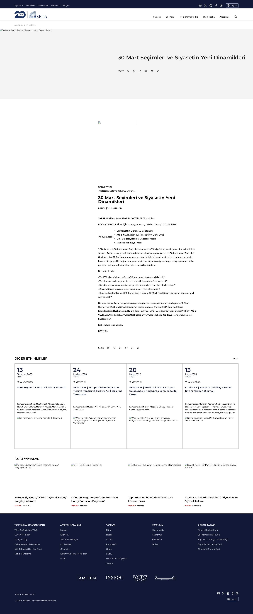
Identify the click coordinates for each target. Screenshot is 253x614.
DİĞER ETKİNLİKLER (31, 358)
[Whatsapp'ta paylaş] (134, 71)
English (233, 599)
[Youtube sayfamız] (221, 5)
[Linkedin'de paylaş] (140, 71)
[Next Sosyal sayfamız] (200, 5)
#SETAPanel (128, 191)
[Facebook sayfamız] (216, 5)
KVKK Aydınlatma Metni (24, 595)
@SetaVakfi (113, 191)
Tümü (235, 358)
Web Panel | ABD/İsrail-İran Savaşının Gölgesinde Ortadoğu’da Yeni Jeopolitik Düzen (153, 391)
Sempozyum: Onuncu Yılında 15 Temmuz (41, 387)
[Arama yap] (236, 17)
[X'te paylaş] (128, 71)
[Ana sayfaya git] (30, 14)
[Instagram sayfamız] (210, 5)
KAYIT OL (103, 331)
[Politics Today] (140, 578)
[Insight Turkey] (115, 578)
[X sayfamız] (205, 5)
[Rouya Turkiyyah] (165, 578)
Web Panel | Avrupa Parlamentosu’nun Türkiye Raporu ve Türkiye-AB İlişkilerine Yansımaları (97, 391)
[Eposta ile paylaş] (146, 71)
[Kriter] (87, 578)
